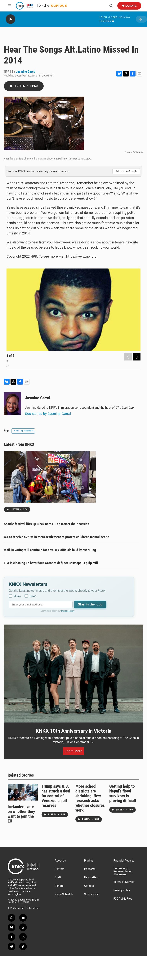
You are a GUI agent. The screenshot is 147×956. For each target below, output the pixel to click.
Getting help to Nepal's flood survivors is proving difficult (122, 793)
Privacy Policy (67, 611)
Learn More (73, 751)
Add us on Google (126, 171)
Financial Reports (124, 860)
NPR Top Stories (23, 431)
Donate (130, 5)
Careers (89, 885)
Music (17, 595)
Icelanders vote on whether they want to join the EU (21, 813)
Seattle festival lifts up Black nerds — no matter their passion (46, 524)
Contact (59, 869)
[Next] (136, 356)
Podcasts (90, 869)
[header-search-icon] (111, 5)
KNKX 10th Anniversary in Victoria (73, 731)
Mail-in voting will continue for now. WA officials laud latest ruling (50, 550)
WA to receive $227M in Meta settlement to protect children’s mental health (56, 537)
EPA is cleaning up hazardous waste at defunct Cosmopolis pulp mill (51, 563)
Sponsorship (91, 894)
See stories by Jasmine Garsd (48, 414)
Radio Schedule (64, 894)
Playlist (88, 860)
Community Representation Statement (123, 871)
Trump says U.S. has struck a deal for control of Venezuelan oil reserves (56, 796)
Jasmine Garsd (25, 71)
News (32, 595)
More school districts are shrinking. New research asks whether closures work (90, 798)
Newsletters (91, 877)
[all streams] (141, 19)
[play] (10, 19)
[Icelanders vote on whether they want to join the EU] (23, 792)
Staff (58, 877)
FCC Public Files (123, 898)
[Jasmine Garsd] (12, 403)
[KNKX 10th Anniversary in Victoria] (73, 673)
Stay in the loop (90, 604)
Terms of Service (124, 881)
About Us (60, 860)
